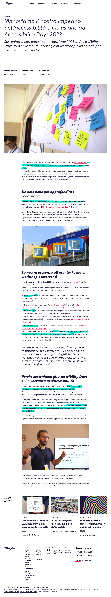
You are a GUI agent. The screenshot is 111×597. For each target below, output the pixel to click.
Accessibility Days (80, 162)
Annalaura (54, 305)
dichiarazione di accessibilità (20, 587)
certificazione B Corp (42, 587)
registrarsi (74, 282)
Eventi (24, 74)
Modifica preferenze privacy (28, 591)
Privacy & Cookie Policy (11, 591)
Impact (54, 3)
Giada (61, 305)
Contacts (77, 3)
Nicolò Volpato (35, 298)
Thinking (38, 554)
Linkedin (67, 550)
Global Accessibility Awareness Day (55, 207)
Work (32, 3)
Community (39, 559)
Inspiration (39, 557)
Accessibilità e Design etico (29, 577)
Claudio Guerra (44, 74)
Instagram (68, 552)
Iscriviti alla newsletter (84, 560)
